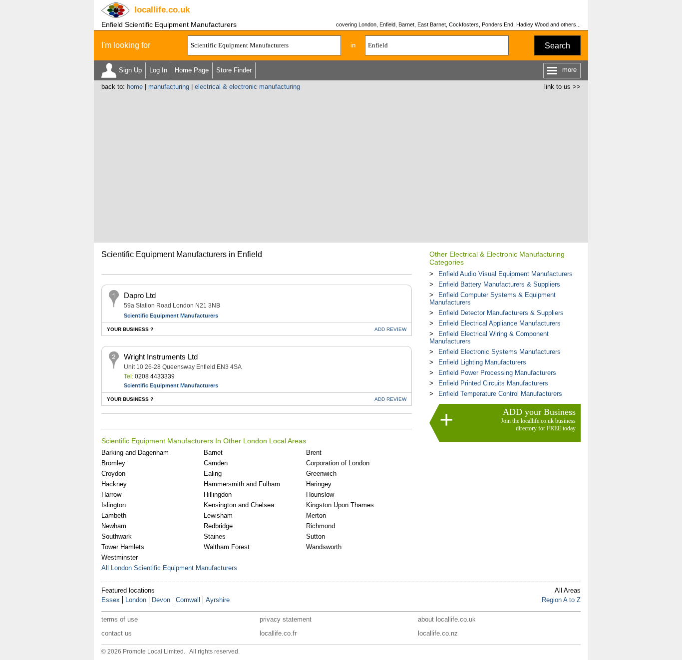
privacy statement (286, 619)
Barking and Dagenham (135, 452)
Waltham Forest (227, 547)
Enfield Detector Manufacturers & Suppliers (501, 313)
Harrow (111, 494)
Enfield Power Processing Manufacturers (497, 372)
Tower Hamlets (122, 547)
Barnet (213, 452)
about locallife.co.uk (447, 619)
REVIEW (390, 329)
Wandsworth (323, 547)
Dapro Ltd (140, 295)
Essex (110, 600)
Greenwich (321, 473)
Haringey (319, 484)
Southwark (116, 536)
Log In (158, 70)
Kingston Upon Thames (340, 505)
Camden (216, 463)
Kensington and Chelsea (239, 505)
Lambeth (113, 515)
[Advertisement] (341, 165)
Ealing (213, 473)
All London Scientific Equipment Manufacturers (169, 568)
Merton (316, 515)
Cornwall (188, 600)
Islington (113, 505)
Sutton (315, 536)
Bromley (113, 463)
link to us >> (562, 86)
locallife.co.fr (278, 633)
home (135, 86)
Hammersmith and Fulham (242, 484)
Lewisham (218, 515)
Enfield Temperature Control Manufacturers (500, 393)
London (135, 600)
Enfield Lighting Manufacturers (482, 362)
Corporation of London (337, 463)
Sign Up (130, 70)
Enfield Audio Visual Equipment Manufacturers (505, 274)
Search (557, 45)
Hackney (114, 484)
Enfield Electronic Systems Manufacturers (499, 351)
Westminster (119, 557)
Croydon (113, 473)
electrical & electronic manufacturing (247, 86)
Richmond (320, 526)
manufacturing (168, 86)
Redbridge (218, 526)
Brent (314, 452)
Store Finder (234, 70)
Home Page (192, 70)
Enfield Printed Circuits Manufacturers (493, 383)
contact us (116, 633)
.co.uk (162, 9)
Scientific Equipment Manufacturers (171, 316)
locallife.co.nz (438, 633)
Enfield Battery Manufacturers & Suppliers (499, 284)
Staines (215, 536)
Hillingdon (218, 494)
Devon (161, 600)
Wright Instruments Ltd (161, 356)
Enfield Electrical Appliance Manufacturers (499, 323)
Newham (113, 526)
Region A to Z (561, 600)
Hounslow (320, 494)
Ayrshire (218, 600)
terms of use (119, 619)
